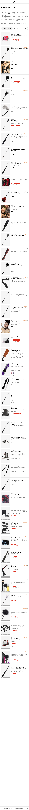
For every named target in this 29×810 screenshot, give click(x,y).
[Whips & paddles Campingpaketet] (14, 657)
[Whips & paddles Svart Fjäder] (14, 96)
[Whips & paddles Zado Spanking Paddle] (14, 355)
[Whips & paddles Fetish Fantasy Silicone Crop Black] (14, 240)
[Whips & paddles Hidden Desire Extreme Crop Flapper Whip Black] (14, 312)
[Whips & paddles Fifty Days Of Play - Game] (14, 542)
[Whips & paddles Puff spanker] (14, 81)
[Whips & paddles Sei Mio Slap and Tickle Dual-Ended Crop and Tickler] (14, 53)
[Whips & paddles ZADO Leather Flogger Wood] (14, 139)
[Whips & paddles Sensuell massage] (14, 585)
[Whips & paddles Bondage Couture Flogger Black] (14, 671)
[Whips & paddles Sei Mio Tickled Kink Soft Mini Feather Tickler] (14, 211)
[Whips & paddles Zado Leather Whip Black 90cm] (14, 470)
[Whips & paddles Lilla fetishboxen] (14, 528)
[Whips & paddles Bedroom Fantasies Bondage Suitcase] (14, 182)
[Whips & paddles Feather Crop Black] (14, 268)
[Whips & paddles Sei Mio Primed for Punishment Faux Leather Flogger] (14, 67)
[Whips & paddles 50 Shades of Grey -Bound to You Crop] (14, 297)
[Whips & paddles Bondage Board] (14, 413)
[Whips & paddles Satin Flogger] (14, 110)
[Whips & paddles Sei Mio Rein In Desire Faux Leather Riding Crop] (14, 153)
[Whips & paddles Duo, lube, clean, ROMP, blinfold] (14, 340)
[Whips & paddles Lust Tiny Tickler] (14, 614)
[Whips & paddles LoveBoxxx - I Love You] (14, 38)
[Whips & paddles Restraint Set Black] (14, 628)
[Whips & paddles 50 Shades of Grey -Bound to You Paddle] (14, 225)
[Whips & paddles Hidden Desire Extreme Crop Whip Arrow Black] (14, 484)
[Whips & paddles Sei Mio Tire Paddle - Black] (14, 556)
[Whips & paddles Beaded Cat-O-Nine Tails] (14, 168)
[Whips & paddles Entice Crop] (14, 125)
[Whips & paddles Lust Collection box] (14, 643)
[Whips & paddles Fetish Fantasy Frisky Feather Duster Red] (14, 197)
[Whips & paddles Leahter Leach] (14, 326)
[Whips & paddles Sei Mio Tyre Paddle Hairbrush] (14, 369)
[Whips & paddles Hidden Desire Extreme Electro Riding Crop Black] (14, 427)
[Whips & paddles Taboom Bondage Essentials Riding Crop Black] (14, 398)
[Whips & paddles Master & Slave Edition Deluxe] (14, 513)
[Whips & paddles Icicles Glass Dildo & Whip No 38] (14, 384)
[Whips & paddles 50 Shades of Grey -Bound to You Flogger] (14, 283)
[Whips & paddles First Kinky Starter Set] (14, 499)
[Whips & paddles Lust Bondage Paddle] (14, 254)
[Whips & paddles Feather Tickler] (14, 599)
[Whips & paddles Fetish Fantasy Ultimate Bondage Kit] (14, 441)
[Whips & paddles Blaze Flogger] (14, 571)
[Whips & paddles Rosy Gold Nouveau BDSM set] (14, 456)
